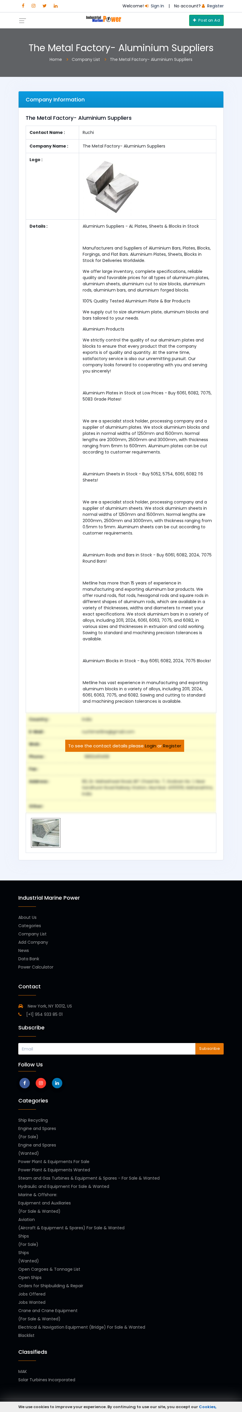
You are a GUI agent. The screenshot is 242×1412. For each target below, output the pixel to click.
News (23, 950)
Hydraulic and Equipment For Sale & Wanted (63, 1186)
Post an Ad (208, 20)
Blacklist (26, 1335)
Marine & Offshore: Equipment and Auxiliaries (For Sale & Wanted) (44, 1203)
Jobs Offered (31, 1294)
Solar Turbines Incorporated (46, 1380)
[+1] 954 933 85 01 (44, 1014)
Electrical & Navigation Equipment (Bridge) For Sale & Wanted (81, 1327)
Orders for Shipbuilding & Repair (50, 1286)
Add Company (33, 942)
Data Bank (28, 959)
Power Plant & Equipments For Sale (53, 1162)
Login (150, 746)
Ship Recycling (33, 1120)
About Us (27, 917)
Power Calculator (35, 967)
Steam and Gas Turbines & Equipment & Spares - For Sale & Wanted (89, 1178)
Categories (29, 926)
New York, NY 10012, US (49, 1006)
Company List (32, 934)
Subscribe (209, 1048)
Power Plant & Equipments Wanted (54, 1170)
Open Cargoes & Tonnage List (49, 1269)
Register (172, 746)
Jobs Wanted (31, 1302)
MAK (22, 1371)
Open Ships (30, 1277)
